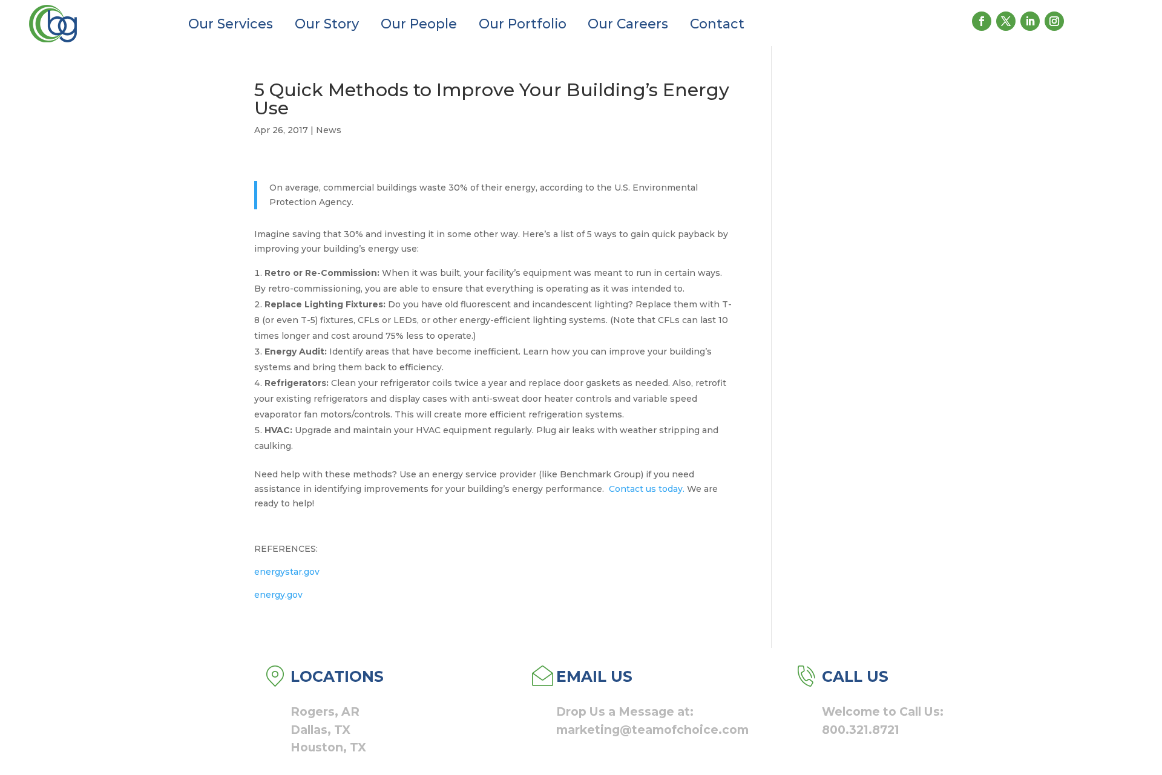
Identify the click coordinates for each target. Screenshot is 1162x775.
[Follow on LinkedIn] (1030, 21)
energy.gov (278, 594)
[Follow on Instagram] (1054, 21)
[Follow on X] (1006, 21)
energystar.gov (287, 571)
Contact (717, 23)
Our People (419, 23)
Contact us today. (646, 488)
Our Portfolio (522, 23)
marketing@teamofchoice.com (652, 729)
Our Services (230, 23)
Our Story (327, 23)
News (328, 130)
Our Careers (628, 23)
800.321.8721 (860, 729)
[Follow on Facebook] (981, 21)
